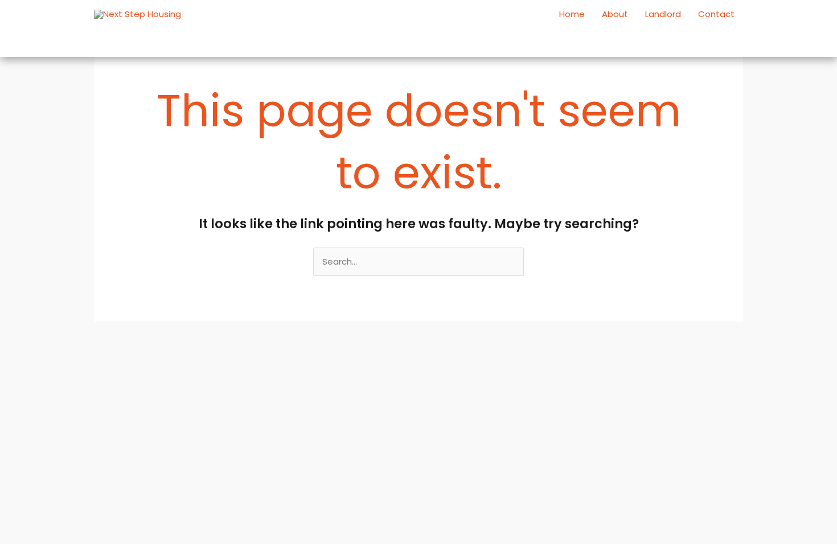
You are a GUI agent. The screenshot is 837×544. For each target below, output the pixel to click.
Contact (716, 14)
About (615, 14)
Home (572, 14)
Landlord (663, 14)
